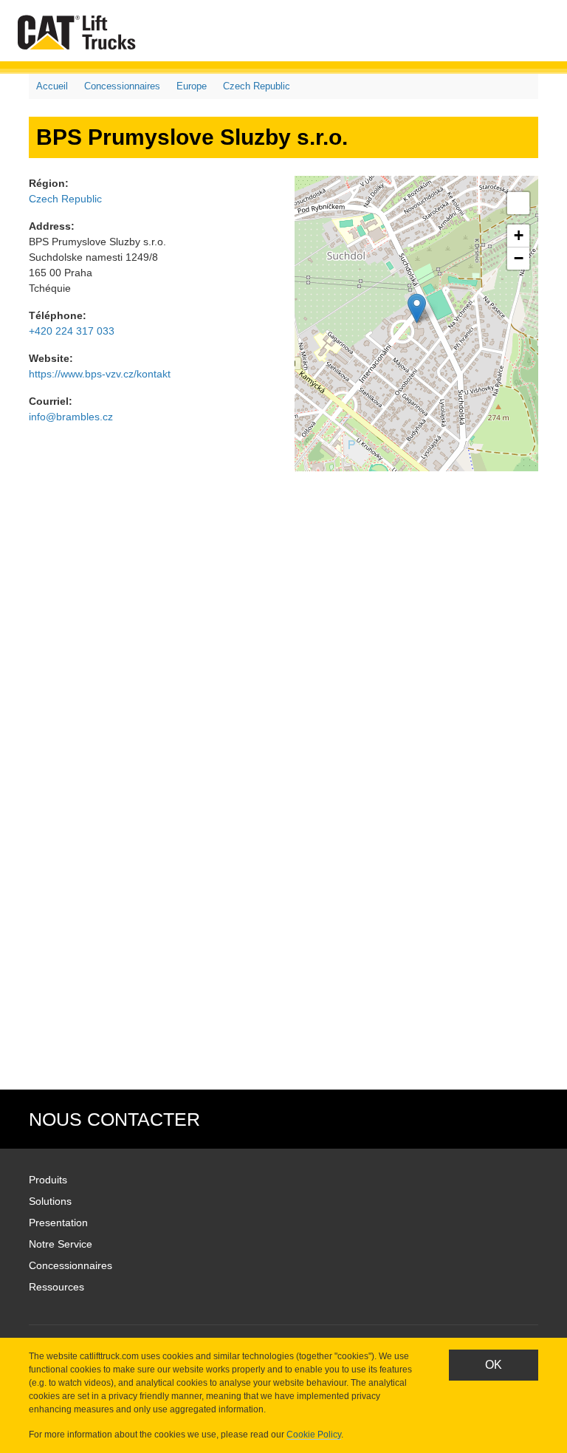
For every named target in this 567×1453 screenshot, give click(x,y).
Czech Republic (256, 86)
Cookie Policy (313, 1434)
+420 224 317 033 (71, 331)
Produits (48, 1180)
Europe (191, 86)
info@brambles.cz (71, 417)
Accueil (52, 86)
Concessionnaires (122, 86)
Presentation (58, 1222)
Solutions (50, 1201)
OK (493, 1364)
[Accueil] (80, 32)
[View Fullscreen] (518, 203)
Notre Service (60, 1244)
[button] (417, 308)
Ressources (56, 1287)
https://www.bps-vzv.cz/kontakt (100, 374)
